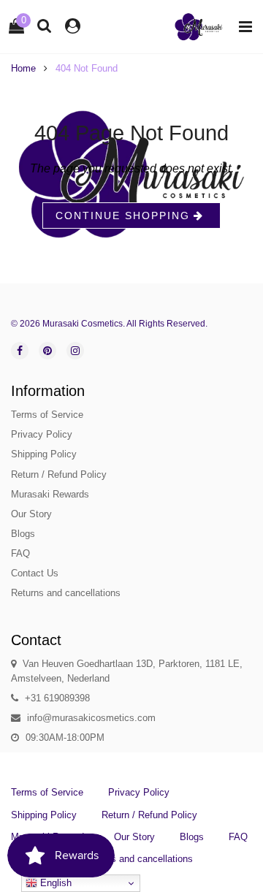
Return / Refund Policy (59, 474)
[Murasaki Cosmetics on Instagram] (75, 350)
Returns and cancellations (66, 592)
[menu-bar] (242, 26)
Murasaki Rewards (50, 494)
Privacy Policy (41, 434)
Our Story (31, 513)
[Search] (44, 25)
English (54, 882)
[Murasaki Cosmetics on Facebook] (19, 350)
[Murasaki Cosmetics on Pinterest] (47, 350)
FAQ (20, 553)
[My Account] (72, 26)
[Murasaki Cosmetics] (199, 26)
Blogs (23, 533)
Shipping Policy (44, 454)
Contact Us (34, 573)
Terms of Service (47, 414)
